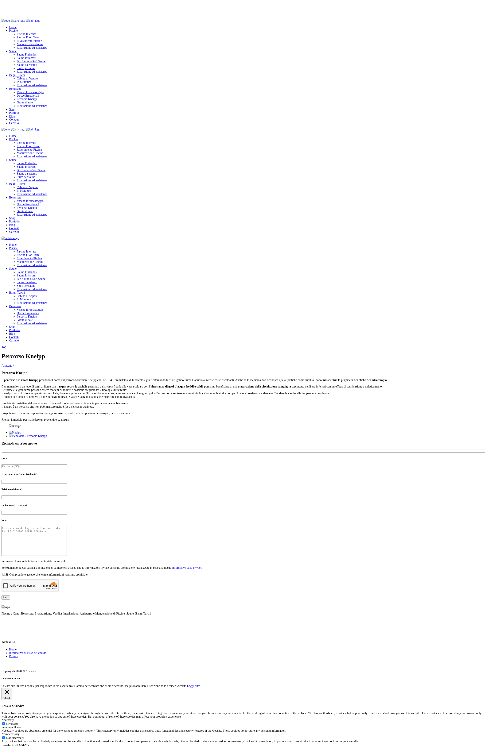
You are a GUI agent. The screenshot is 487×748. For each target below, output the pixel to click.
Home (13, 649)
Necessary (12, 723)
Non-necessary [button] (10, 734)
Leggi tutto (193, 686)
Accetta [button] (181, 686)
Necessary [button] (8, 720)
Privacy (13, 656)
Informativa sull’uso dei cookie (27, 652)
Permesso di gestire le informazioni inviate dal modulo (34, 561)
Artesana (7, 365)
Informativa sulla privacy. (187, 567)
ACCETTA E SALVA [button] (15, 744)
